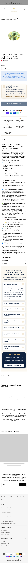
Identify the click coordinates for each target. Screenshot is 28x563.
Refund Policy (4, 530)
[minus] (3, 68)
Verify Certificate (5, 534)
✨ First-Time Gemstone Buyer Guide (13, 222)
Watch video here (11, 180)
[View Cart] (24, 9)
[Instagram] (11, 496)
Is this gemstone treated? (11, 309)
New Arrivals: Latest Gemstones (8, 507)
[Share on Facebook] (5, 375)
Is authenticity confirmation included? (11, 347)
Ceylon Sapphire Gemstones (7, 521)
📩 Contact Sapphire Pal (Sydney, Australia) (14, 224)
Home (2, 18)
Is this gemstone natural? (11, 284)
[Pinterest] (7, 496)
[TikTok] (14, 496)
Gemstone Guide (5, 543)
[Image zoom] (14, 36)
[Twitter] (4, 496)
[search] (4, 9)
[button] (14, 104)
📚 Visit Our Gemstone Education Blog (13, 226)
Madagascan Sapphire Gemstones (8, 523)
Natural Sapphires (17, 559)
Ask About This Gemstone (14, 365)
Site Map (3, 541)
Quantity (3, 65)
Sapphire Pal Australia (18, 157)
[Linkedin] (20, 496)
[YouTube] (17, 496)
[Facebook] (1, 496)
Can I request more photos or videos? (11, 333)
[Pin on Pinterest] (12, 375)
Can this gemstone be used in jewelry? (12, 321)
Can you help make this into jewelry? (11, 340)
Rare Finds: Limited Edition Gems (8, 510)
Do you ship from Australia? (11, 327)
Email (4, 484)
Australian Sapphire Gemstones (8, 519)
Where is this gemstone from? (12, 303)
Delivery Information (5, 532)
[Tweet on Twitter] (8, 375)
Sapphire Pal (9, 559)
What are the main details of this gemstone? (12, 314)
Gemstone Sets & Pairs (6, 512)
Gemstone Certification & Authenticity (9, 545)
